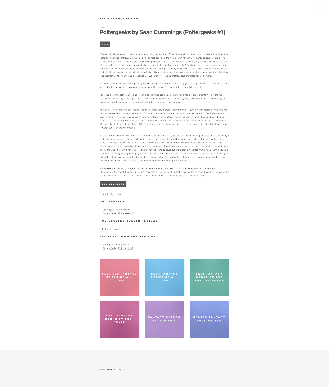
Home (102, 27)
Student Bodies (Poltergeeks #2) (118, 213)
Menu (321, 7)
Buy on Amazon (113, 184)
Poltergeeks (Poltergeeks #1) (116, 209)
